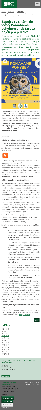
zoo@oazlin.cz (24, 315)
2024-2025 (5, 329)
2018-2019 (5, 340)
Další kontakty (6, 376)
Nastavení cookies (6, 407)
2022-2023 (5, 331)
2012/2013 (5, 354)
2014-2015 (5, 349)
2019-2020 (5, 338)
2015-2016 (5, 347)
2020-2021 (20, 12)
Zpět (36, 320)
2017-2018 (5, 343)
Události (11, 12)
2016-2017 (5, 345)
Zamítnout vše (7, 401)
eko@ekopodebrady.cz (11, 371)
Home (3, 12)
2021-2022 (5, 333)
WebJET (38, 384)
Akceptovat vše (8, 398)
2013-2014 (5, 352)
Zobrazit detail (7, 405)
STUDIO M (36, 382)
